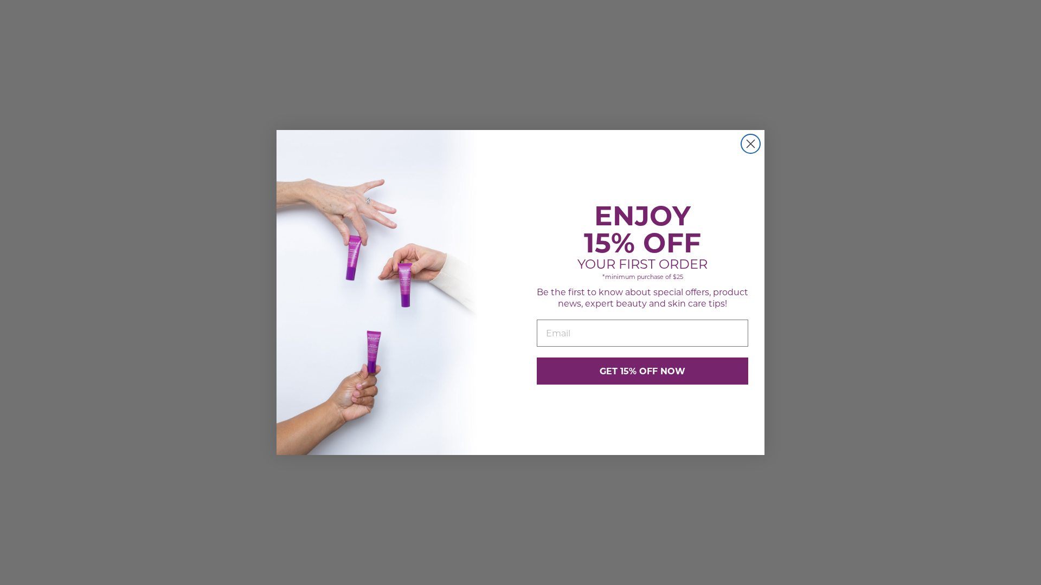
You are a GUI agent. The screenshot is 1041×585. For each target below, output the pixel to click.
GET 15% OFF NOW (642, 370)
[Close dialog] (750, 143)
